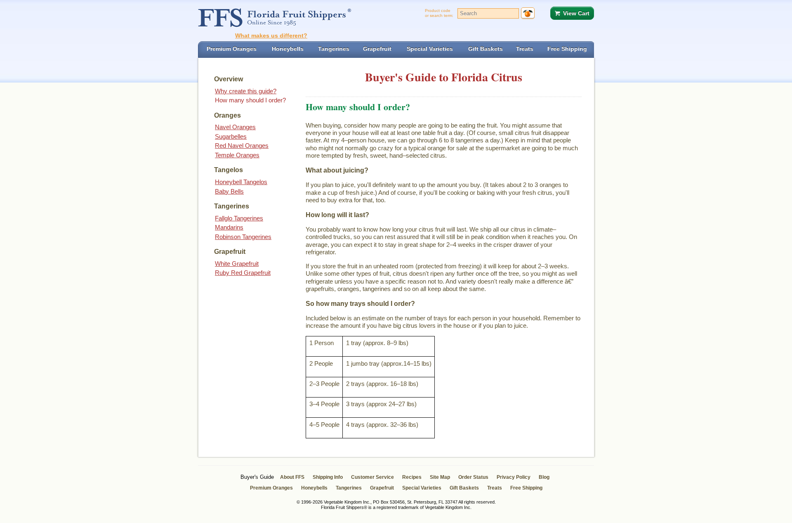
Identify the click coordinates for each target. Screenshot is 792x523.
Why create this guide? (245, 91)
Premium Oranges (271, 488)
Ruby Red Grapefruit (243, 272)
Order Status (473, 477)
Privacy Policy (513, 477)
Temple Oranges (237, 155)
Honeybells (314, 488)
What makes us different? (271, 35)
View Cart (576, 13)
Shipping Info (328, 477)
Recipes (412, 477)
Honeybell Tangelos (241, 181)
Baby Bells (229, 191)
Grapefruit (382, 488)
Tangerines (349, 488)
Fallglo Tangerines (239, 218)
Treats (494, 488)
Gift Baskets (464, 488)
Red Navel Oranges (242, 145)
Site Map (440, 477)
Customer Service (372, 477)
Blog (544, 477)
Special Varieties (421, 488)
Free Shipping (526, 488)
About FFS (292, 477)
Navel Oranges (235, 126)
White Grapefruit (237, 263)
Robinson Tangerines (243, 236)
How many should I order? (250, 100)
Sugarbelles (231, 136)
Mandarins (229, 227)
